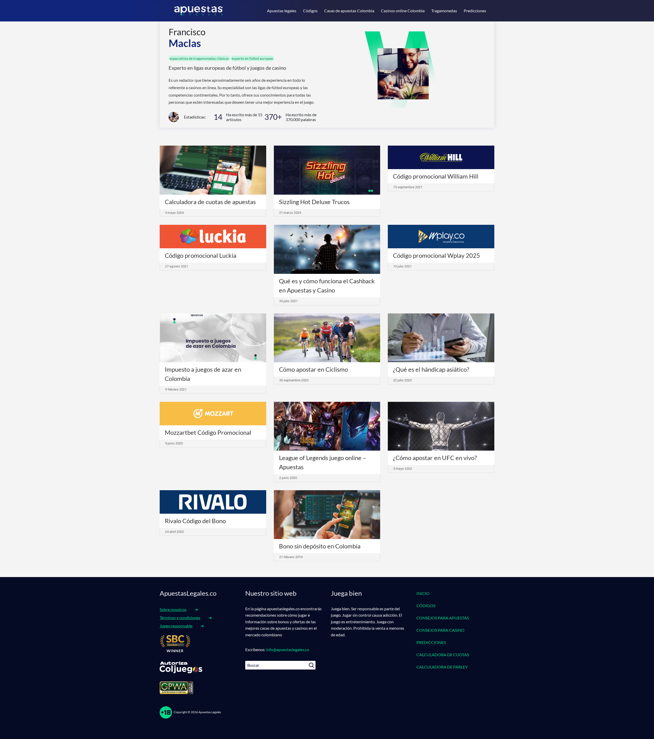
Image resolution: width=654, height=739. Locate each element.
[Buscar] (311, 665)
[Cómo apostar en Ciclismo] (327, 337)
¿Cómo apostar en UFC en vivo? (435, 457)
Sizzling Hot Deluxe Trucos (314, 201)
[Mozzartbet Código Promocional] (213, 413)
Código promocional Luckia (200, 255)
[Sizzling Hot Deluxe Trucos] (327, 170)
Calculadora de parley (442, 666)
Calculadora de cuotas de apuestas (210, 201)
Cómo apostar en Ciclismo (313, 369)
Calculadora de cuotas (442, 654)
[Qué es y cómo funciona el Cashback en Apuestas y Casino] (327, 249)
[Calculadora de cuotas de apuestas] (213, 170)
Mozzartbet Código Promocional (208, 432)
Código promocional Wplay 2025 (436, 255)
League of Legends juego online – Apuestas (322, 462)
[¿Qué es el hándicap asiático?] (441, 337)
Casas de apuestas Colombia (349, 10)
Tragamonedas (444, 10)
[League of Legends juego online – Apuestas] (327, 426)
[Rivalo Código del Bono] (213, 502)
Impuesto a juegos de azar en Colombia (203, 374)
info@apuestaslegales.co (287, 649)
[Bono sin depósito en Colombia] (327, 514)
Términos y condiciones (180, 617)
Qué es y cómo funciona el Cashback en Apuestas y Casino (327, 285)
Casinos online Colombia (403, 10)
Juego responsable (176, 625)
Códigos (310, 10)
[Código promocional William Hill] (441, 157)
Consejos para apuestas (442, 617)
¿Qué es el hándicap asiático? (431, 369)
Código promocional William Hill (435, 176)
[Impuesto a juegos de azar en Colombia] (213, 337)
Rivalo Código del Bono (195, 520)
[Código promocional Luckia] (213, 236)
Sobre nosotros (173, 609)
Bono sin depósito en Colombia (319, 546)
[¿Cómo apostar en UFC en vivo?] (441, 426)
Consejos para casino (440, 630)
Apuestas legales (281, 10)
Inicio (422, 593)
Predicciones (475, 10)
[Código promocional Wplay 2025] (441, 236)
